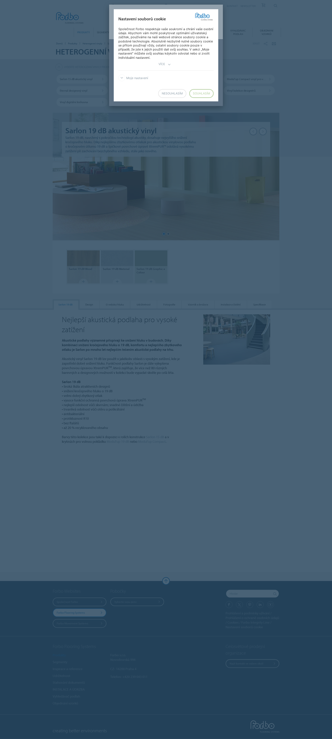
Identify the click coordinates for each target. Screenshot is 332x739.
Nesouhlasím (172, 93)
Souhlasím (201, 93)
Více (162, 64)
